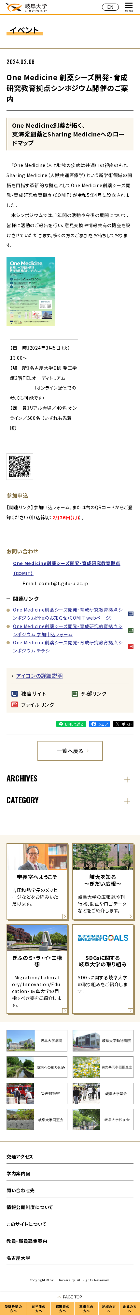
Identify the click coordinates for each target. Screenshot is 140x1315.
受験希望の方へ (13, 1308)
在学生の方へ (39, 1308)
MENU (129, 11)
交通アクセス (20, 1156)
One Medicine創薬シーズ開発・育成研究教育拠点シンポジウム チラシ (67, 646)
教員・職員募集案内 (27, 1241)
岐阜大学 (26, 7)
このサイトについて (26, 1224)
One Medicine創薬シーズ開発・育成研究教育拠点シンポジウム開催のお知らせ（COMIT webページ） (67, 613)
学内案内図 (19, 1173)
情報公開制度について (30, 1207)
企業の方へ (130, 1308)
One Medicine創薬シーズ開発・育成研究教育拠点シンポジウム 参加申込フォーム (67, 630)
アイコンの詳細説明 (39, 675)
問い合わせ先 (21, 1190)
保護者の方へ (63, 1308)
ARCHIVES (22, 778)
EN (110, 7)
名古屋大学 (19, 1258)
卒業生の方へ (86, 1308)
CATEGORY (23, 800)
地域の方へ (109, 1308)
